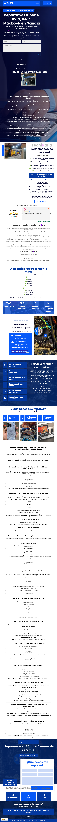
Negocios (28, 812)
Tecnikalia (15, 810)
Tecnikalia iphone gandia (25, 820)
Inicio (37, 3)
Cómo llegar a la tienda (21, 68)
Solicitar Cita (47, 3)
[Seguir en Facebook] (28, 817)
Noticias (38, 810)
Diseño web (22, 810)
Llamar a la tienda (21, 64)
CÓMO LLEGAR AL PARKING (28, 90)
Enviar (37, 54)
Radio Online (46, 810)
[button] (50, 214)
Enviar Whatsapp (22, 59)
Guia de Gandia (31, 810)
